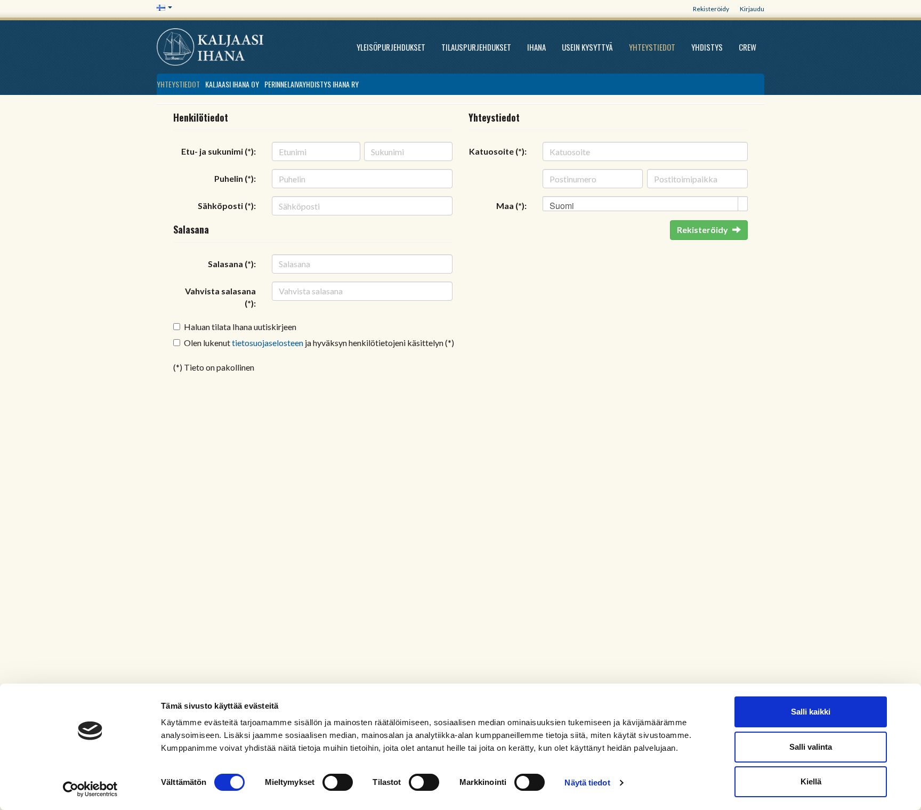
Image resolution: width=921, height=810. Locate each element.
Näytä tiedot (587, 782)
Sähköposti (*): (227, 206)
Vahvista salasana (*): (220, 297)
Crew (747, 47)
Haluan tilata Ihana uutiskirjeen (240, 327)
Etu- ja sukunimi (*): (218, 151)
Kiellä (811, 781)
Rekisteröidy (711, 9)
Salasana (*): (232, 264)
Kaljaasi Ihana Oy (232, 84)
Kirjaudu (752, 9)
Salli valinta (810, 746)
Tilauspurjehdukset (476, 47)
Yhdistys (707, 47)
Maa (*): (511, 206)
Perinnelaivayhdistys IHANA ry (311, 84)
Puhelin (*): (235, 178)
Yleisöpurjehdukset (391, 47)
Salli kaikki (810, 711)
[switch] (337, 782)
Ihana (536, 47)
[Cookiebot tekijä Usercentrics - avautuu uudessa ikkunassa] (90, 789)
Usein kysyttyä (587, 47)
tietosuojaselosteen (267, 343)
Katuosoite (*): (498, 151)
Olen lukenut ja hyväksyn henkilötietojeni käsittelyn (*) (319, 343)
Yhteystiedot (652, 47)
